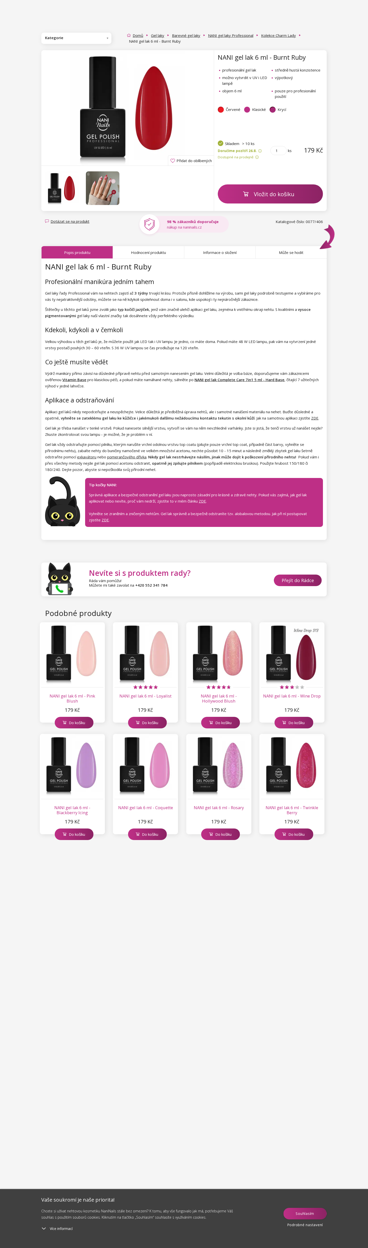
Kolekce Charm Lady (278, 35)
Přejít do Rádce (298, 580)
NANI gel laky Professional (230, 35)
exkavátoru (86, 456)
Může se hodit (291, 252)
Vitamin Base (74, 379)
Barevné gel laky (186, 35)
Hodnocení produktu (148, 252)
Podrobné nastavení (305, 1224)
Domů (138, 35)
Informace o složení (220, 252)
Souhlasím (305, 1213)
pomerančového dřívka (126, 456)
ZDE (314, 418)
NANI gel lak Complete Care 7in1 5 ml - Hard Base (239, 379)
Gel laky (157, 35)
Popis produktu (77, 252)
